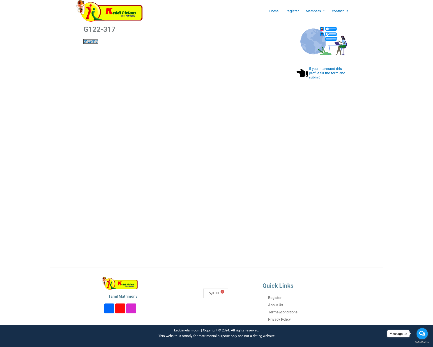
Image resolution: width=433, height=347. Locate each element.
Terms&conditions (282, 312)
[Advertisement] (323, 182)
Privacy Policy (279, 319)
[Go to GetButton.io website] (422, 342)
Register (292, 11)
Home (274, 11)
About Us (275, 305)
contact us (340, 11)
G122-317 (91, 41)
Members (313, 11)
